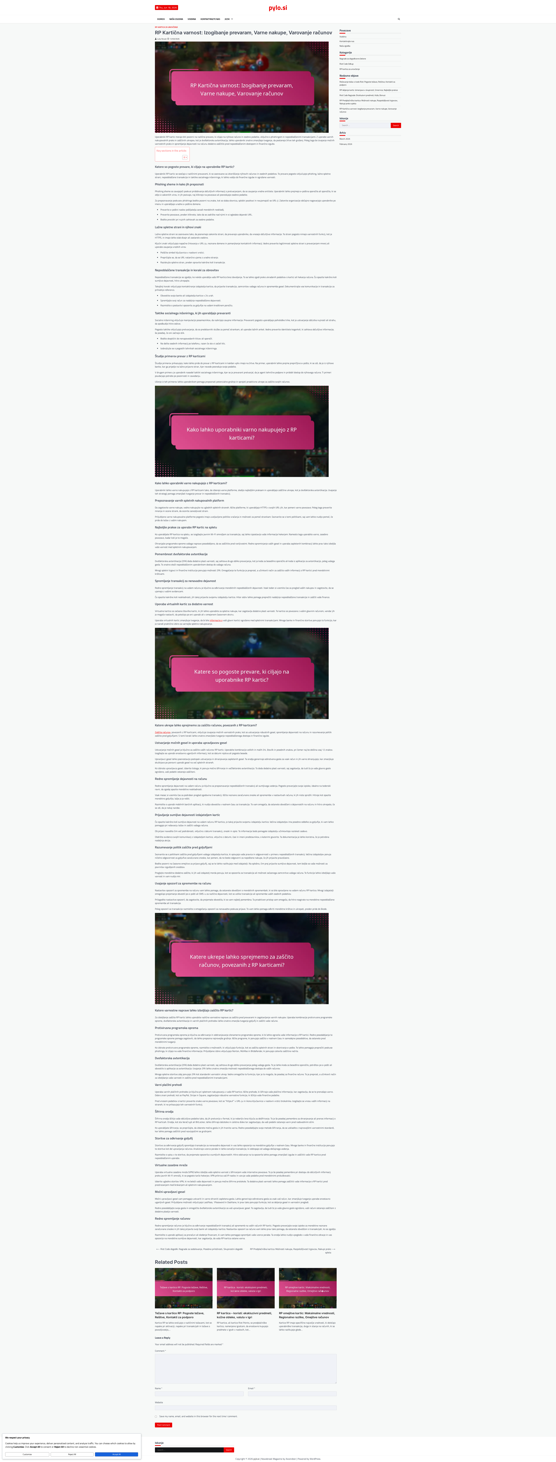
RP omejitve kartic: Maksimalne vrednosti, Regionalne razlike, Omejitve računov (307, 1315)
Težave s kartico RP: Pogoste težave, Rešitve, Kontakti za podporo (179, 1315)
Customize (27, 1454)
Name (158, 1388)
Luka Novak (162, 39)
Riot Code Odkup (346, 63)
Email (251, 1388)
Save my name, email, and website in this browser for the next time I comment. (198, 1416)
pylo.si (278, 7)
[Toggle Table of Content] (183, 157)
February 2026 (346, 144)
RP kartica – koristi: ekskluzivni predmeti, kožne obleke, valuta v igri (244, 1315)
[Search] (399, 19)
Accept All (117, 1454)
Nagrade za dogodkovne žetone (353, 58)
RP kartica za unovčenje (166, 27)
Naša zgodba (176, 19)
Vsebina (192, 19)
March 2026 (345, 138)
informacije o (216, 620)
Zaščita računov (162, 732)
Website (159, 1402)
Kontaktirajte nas (210, 19)
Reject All (72, 1454)
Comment (160, 1351)
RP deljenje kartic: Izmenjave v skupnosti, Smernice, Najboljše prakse (369, 90)
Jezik (227, 19)
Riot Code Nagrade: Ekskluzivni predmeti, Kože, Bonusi (362, 95)
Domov (161, 19)
